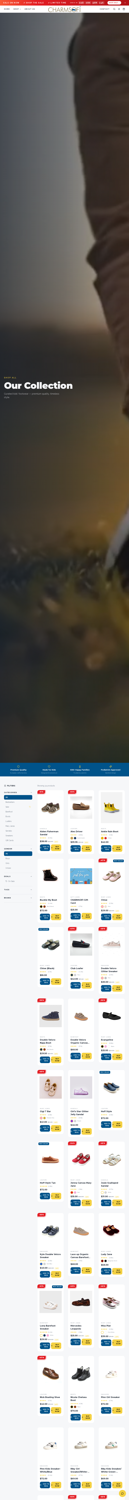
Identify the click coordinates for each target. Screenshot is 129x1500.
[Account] (119, 9)
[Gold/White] (105, 1332)
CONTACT (105, 9)
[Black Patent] (41, 906)
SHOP (16, 9)
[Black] (102, 1046)
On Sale (11, 881)
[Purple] (71, 1121)
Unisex (8, 868)
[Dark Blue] (41, 1264)
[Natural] (75, 975)
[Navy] (71, 975)
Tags (6, 890)
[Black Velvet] (105, 1261)
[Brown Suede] (44, 1049)
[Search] (114, 9)
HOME (7, 9)
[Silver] (105, 978)
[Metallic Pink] (41, 1118)
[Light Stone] (105, 1192)
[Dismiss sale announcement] (125, 3)
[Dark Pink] (105, 1046)
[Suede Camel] (71, 838)
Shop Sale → (114, 3)
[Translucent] (75, 1121)
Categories (10, 792)
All (7, 854)
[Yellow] (102, 838)
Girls (7, 863)
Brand (7, 898)
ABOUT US (30, 9)
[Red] (105, 838)
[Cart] (124, 9)
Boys (8, 858)
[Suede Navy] (75, 838)
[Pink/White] (102, 1332)
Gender (8, 849)
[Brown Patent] (44, 906)
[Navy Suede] (41, 1049)
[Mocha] (44, 1264)
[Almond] (105, 906)
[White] (109, 1046)
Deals (7, 876)
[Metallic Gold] (44, 1118)
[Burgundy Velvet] (102, 1261)
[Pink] (102, 906)
